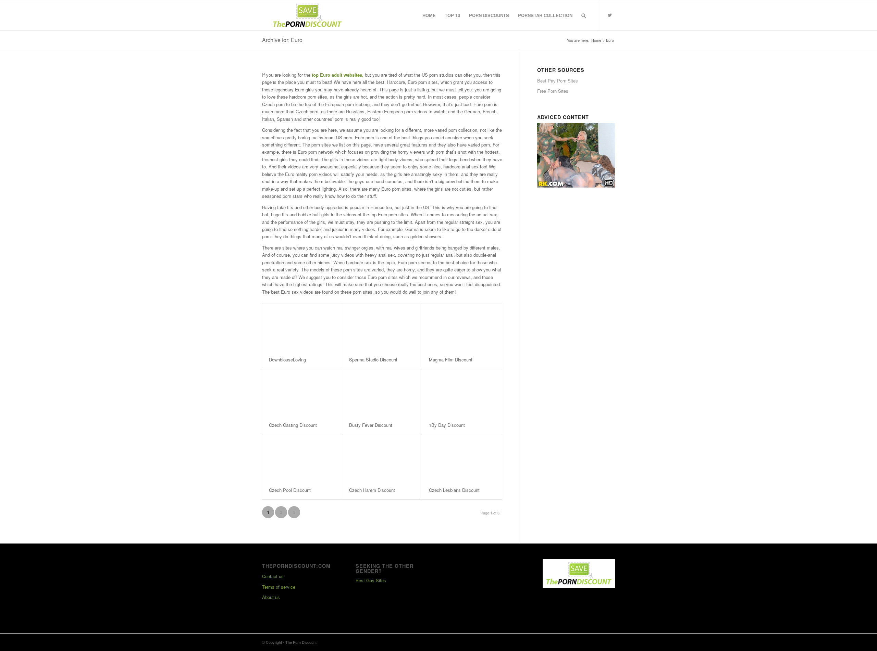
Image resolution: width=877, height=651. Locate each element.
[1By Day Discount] (462, 392)
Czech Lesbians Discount (454, 490)
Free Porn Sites (552, 91)
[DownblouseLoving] (302, 327)
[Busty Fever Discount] (382, 392)
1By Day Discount (447, 425)
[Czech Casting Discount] (302, 392)
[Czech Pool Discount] (302, 457)
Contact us (273, 576)
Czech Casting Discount (293, 425)
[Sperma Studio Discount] (382, 327)
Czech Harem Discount (372, 490)
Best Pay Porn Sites (557, 80)
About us (271, 597)
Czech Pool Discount (290, 490)
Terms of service (278, 587)
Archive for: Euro (282, 40)
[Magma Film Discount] (462, 327)
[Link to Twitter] (610, 15)
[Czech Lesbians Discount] (462, 457)
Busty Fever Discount (370, 425)
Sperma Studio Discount (373, 359)
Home (596, 40)
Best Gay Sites (371, 580)
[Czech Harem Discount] (382, 457)
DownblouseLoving (287, 359)
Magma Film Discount (450, 359)
